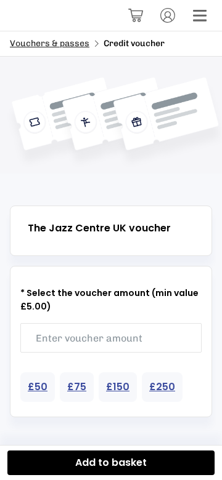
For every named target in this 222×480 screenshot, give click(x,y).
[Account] (167, 15)
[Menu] (199, 15)
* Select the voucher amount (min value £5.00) (109, 300)
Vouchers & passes (49, 43)
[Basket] (135, 15)
